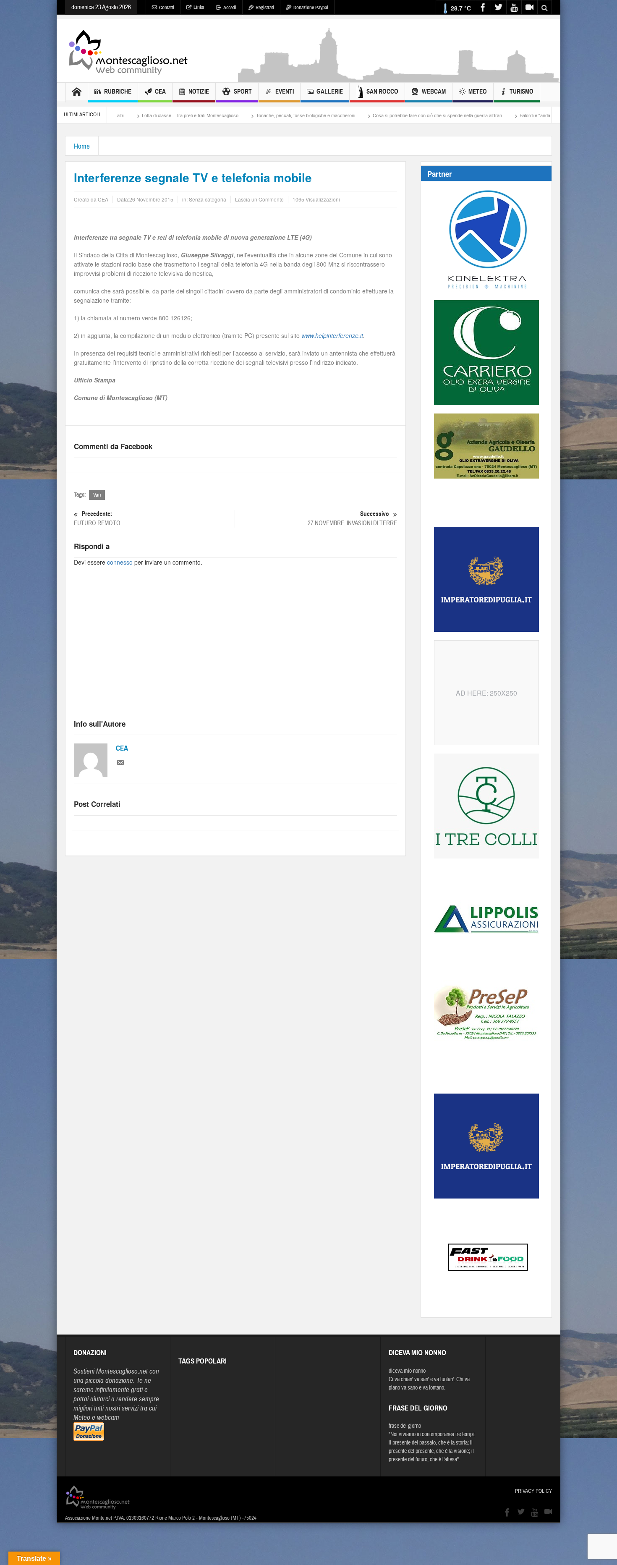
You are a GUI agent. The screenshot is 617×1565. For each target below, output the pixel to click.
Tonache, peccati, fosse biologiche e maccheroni (235, 115)
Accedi (229, 7)
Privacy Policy (533, 1491)
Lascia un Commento (259, 199)
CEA (160, 91)
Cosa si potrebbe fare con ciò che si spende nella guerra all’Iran (366, 115)
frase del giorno (405, 1426)
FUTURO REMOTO (97, 518)
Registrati (265, 7)
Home (82, 146)
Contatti (166, 7)
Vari (97, 495)
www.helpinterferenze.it (332, 335)
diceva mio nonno (407, 1371)
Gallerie (329, 91)
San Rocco (382, 91)
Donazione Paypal (310, 7)
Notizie (198, 91)
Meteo (477, 91)
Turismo (521, 91)
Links (198, 7)
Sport (243, 91)
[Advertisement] (399, 78)
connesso (120, 562)
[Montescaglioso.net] (128, 51)
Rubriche (117, 91)
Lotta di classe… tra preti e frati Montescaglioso (119, 115)
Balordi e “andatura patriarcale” (480, 115)
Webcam (434, 91)
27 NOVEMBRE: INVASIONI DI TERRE (352, 518)
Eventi (284, 91)
